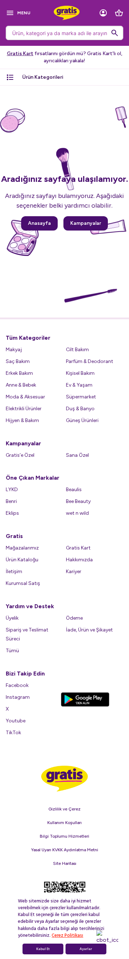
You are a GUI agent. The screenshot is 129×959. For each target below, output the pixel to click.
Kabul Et (43, 949)
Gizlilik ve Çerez (64, 809)
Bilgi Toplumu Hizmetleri (64, 836)
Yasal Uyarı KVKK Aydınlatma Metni (64, 849)
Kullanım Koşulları (64, 822)
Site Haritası (64, 863)
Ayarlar (86, 949)
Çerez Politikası (67, 935)
